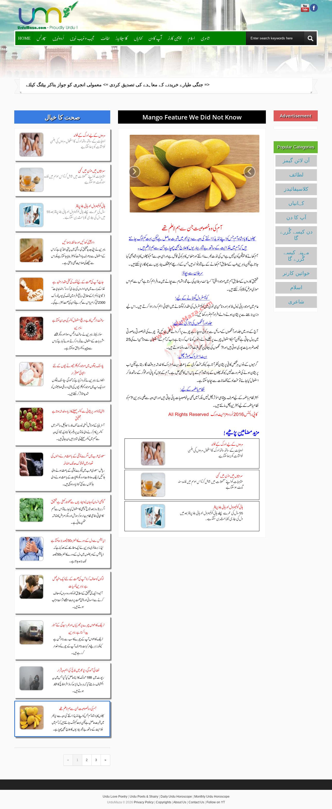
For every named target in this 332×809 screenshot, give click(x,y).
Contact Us (196, 802)
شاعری (205, 38)
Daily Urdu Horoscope (176, 796)
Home (24, 38)
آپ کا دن (155, 38)
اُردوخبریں (58, 38)
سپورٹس (41, 38)
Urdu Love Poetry (115, 796)
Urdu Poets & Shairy (144, 796)
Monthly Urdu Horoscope (212, 796)
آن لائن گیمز (296, 160)
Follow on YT (215, 802)
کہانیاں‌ (138, 38)
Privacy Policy (144, 802)
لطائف (105, 38)
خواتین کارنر (175, 38)
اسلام (191, 38)
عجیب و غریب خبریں (82, 38)
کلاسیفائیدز (122, 38)
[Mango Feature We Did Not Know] (192, 173)
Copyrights (163, 802)
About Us (179, 802)
